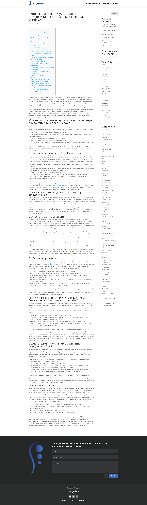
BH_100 (104, 161)
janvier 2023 (105, 86)
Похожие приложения (37, 75)
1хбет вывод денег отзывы (53, 264)
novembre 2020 (106, 117)
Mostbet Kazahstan (107, 224)
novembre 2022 (106, 91)
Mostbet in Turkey (107, 219)
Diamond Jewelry (106, 187)
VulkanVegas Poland (107, 296)
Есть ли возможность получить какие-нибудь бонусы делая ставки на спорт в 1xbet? (42, 53)
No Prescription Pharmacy (109, 240)
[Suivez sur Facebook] (73, 496)
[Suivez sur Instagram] (77, 496)
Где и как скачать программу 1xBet (40, 71)
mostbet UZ (105, 231)
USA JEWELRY (105, 286)
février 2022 (105, 108)
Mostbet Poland (106, 226)
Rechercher (114, 13)
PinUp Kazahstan (106, 264)
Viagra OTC (105, 288)
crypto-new (105, 185)
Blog (103, 163)
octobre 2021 (105, 112)
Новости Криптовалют (108, 303)
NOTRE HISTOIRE (106, 3)
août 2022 (104, 98)
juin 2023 (104, 74)
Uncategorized (48, 23)
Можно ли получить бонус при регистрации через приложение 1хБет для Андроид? (42, 34)
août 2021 (104, 115)
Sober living (105, 274)
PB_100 (104, 255)
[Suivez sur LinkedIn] (70, 496)
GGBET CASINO (106, 199)
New (103, 236)
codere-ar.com (106, 180)
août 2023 (104, 69)
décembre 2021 (106, 110)
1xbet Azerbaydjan (107, 139)
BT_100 (104, 168)
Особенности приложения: (38, 49)
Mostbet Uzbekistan (107, 233)
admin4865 (33, 23)
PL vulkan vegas (106, 272)
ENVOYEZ (113, 475)
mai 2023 (104, 76)
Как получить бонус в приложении (40, 79)
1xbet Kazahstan (106, 142)
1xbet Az (104, 137)
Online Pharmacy (106, 250)
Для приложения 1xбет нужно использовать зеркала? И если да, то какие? (41, 43)
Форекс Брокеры (106, 305)
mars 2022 (105, 105)
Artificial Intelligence (107, 154)
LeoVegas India (106, 207)
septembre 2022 (106, 96)
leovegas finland (106, 204)
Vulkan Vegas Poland (107, 293)
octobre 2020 (105, 120)
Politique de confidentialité (79, 500)
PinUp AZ (104, 257)
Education (104, 192)
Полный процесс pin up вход (110, 30)
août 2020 (104, 122)
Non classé (105, 243)
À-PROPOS (88, 3)
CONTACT (115, 3)
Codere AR (105, 173)
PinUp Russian (105, 267)
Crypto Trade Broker (107, 183)
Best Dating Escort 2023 (108, 156)
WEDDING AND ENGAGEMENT (110, 298)
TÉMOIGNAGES (96, 3)
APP (103, 151)
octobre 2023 (105, 64)
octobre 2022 (105, 93)
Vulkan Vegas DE (106, 291)
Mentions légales (65, 500)
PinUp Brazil (105, 262)
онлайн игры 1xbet (79, 394)
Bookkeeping (105, 166)
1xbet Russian (105, 144)
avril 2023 (104, 79)
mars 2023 (105, 81)
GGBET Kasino (106, 202)
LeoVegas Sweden (107, 211)
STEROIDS (104, 279)
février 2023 (105, 84)
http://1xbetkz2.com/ (58, 185)
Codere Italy (105, 175)
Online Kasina (105, 248)
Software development (108, 276)
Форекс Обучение (107, 308)
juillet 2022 (105, 100)
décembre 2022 (106, 88)
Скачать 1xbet (35, 73)
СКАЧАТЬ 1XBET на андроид (39, 47)
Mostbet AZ (105, 214)
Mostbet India (105, 221)
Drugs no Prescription (107, 190)
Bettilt (103, 158)
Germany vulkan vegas (108, 197)
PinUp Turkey (105, 269)
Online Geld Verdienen (108, 245)
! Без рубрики (105, 130)
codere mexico (106, 178)
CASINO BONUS (106, 171)
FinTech (104, 195)
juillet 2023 (105, 72)
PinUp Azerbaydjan (107, 260)
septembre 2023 (106, 67)
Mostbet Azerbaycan (107, 216)
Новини (104, 301)
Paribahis (104, 252)
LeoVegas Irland (106, 209)
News (103, 238)
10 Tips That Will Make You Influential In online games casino (109, 26)
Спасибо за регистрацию (38, 61)
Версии (33, 77)
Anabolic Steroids (106, 149)
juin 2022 (104, 103)
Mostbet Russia (106, 228)
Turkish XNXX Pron (107, 281)
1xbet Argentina (106, 134)
